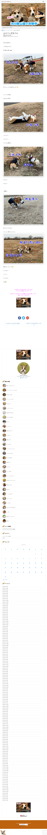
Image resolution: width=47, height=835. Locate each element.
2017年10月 (4, 770)
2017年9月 (4, 772)
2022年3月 (4, 678)
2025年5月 (4, 612)
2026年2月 (4, 596)
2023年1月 (4, 661)
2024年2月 (4, 638)
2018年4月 (4, 760)
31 (5, 576)
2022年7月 (4, 671)
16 (41, 563)
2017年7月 (4, 775)
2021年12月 (4, 683)
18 (11, 567)
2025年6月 (4, 610)
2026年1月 (4, 598)
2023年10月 (4, 645)
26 (17, 572)
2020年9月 (4, 709)
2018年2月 (4, 763)
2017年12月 (4, 767)
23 (41, 567)
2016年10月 (4, 791)
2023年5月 (4, 654)
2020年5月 (4, 716)
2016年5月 (4, 800)
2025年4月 (4, 614)
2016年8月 (4, 794)
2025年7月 (4, 609)
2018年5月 (4, 758)
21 (29, 567)
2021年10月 (4, 687)
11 (11, 563)
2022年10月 (4, 666)
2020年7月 (4, 713)
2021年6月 (4, 694)
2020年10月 (4, 708)
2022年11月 (4, 664)
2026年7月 (4, 588)
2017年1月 (4, 786)
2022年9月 (4, 668)
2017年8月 (4, 774)
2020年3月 (4, 720)
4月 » (6, 579)
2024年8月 (4, 628)
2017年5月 (4, 779)
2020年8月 (4, 711)
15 (35, 563)
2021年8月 (4, 690)
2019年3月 (4, 741)
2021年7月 (4, 692)
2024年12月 (4, 621)
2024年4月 (4, 635)
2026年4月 (4, 593)
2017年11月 (4, 768)
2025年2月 (4, 617)
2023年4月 (4, 655)
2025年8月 (4, 607)
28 (29, 572)
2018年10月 (4, 749)
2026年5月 (4, 591)
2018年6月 (4, 756)
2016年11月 (4, 789)
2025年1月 (4, 619)
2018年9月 (4, 751)
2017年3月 (4, 782)
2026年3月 (4, 595)
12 (17, 563)
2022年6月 (4, 673)
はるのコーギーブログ (7, 27)
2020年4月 (4, 718)
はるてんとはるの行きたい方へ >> (34, 324)
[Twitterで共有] (23, 317)
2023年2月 (4, 659)
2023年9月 (4, 647)
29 (35, 572)
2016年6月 (4, 798)
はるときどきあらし (6, 1)
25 (11, 572)
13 (23, 563)
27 (23, 572)
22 (35, 567)
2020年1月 (4, 723)
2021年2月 (4, 701)
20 (23, 567)
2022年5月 (4, 675)
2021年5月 (4, 695)
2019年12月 (4, 725)
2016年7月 (4, 796)
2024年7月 (4, 629)
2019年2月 (4, 742)
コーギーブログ (5, 536)
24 (5, 572)
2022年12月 (4, 662)
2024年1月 (4, 640)
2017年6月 (4, 777)
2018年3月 (4, 761)
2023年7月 (4, 650)
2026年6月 (4, 589)
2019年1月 (4, 744)
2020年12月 (4, 704)
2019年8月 (4, 732)
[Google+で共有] (27, 317)
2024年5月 (4, 633)
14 (29, 563)
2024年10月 (4, 624)
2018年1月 (4, 765)
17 (5, 567)
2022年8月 (4, 669)
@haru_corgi (24, 377)
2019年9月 (4, 730)
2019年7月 (4, 734)
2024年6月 (4, 631)
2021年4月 (4, 697)
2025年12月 (4, 600)
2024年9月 (4, 626)
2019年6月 (4, 735)
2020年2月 (4, 721)
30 (41, 572)
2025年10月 (4, 603)
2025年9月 (4, 605)
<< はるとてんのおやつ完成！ (13, 323)
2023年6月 (4, 652)
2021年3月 (4, 699)
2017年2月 (4, 784)
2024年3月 (4, 636)
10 (5, 563)
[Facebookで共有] (19, 317)
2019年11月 (4, 727)
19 (17, 567)
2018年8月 (4, 753)
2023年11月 (4, 643)
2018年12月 (4, 746)
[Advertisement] (13, 338)
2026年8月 (4, 586)
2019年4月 (4, 739)
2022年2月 (4, 680)
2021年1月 (4, 702)
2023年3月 (4, 657)
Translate (26, 825)
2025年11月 (4, 602)
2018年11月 (4, 748)
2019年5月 (4, 737)
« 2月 (3, 579)
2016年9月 (4, 793)
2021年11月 (4, 685)
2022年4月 (4, 676)
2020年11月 (4, 706)
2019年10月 (4, 728)
